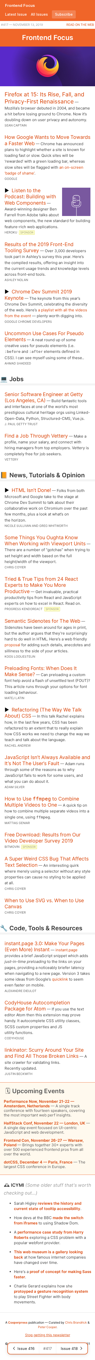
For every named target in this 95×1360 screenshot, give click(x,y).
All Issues (39, 14)
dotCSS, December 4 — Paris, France (38, 1162)
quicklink (60, 979)
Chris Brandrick (76, 1322)
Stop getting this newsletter (47, 1335)
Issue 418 (69, 1348)
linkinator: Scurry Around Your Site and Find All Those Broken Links (44, 1053)
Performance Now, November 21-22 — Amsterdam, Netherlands (39, 1103)
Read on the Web (80, 25)
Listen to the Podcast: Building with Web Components (30, 196)
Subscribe (64, 14)
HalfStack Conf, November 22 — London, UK (44, 1123)
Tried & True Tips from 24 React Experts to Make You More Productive (41, 585)
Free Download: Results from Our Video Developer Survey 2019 (43, 838)
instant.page (66, 949)
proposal (12, 644)
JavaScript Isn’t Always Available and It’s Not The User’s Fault (47, 760)
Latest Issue (16, 14)
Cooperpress (18, 1322)
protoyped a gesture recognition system (51, 1291)
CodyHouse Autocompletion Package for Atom (37, 1006)
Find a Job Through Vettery (36, 436)
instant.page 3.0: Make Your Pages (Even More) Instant (44, 946)
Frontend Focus (20, 5)
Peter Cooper (47, 1327)
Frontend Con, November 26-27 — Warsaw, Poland (44, 1142)
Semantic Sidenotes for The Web (42, 621)
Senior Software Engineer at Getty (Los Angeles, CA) (44, 397)
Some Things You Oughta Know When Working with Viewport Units (45, 540)
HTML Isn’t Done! (31, 490)
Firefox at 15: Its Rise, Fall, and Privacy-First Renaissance (44, 98)
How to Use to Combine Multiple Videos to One (42, 802)
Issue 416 (25, 1348)
